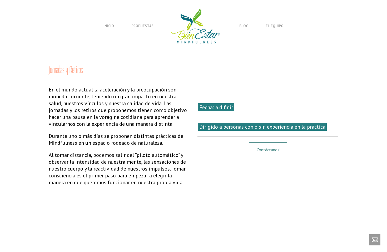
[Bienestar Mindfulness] (196, 25)
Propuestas (142, 25)
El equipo (275, 25)
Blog (243, 25)
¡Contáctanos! (268, 149)
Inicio (108, 25)
